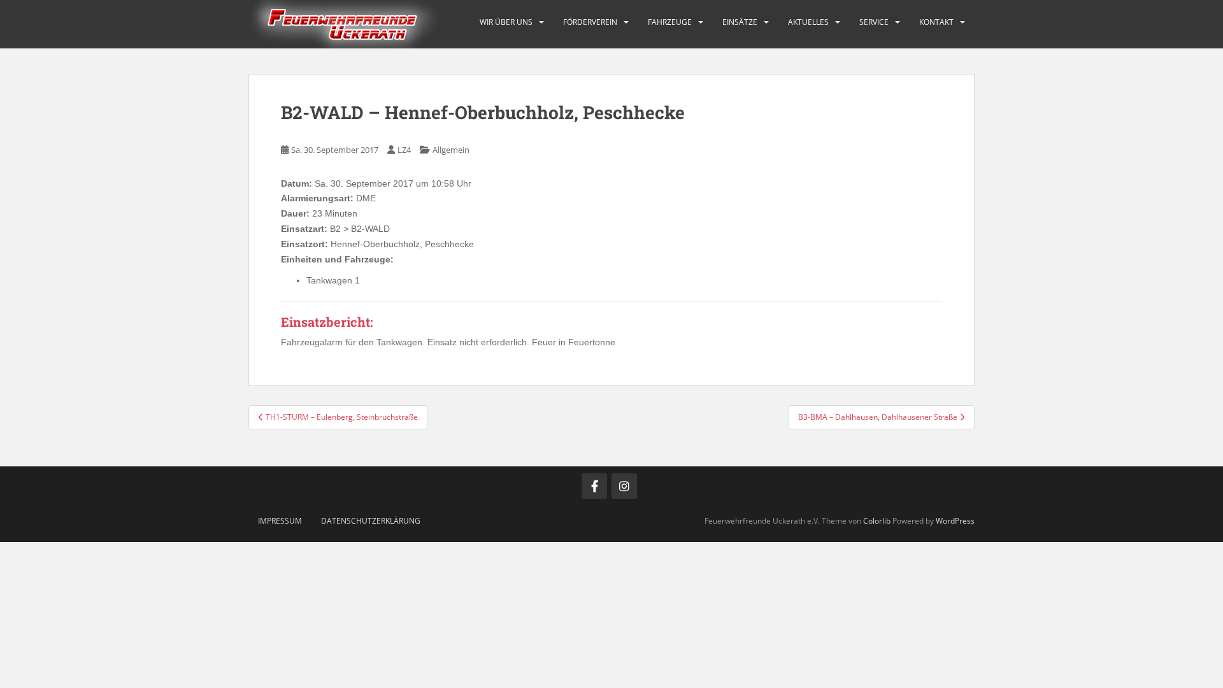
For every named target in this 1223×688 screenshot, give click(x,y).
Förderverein (590, 22)
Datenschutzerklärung (370, 520)
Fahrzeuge (670, 22)
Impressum (280, 520)
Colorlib (876, 520)
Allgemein (451, 149)
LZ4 (404, 149)
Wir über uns (506, 22)
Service (874, 22)
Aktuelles (808, 22)
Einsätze (739, 22)
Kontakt (936, 22)
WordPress (955, 520)
